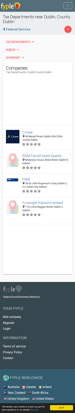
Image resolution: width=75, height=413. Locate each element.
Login (6, 328)
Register (8, 323)
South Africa (39, 393)
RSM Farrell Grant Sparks (42, 156)
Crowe (27, 132)
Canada (30, 387)
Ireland (47, 387)
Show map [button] (13, 57)
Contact (8, 358)
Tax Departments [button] (18, 41)
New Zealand (16, 393)
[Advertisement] (35, 101)
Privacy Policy (12, 352)
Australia (13, 387)
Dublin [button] (10, 49)
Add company (12, 317)
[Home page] (10, 6)
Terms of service (14, 346)
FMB (26, 179)
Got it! (61, 407)
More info (34, 409)
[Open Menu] (68, 6)
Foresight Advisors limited (42, 203)
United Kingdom (18, 398)
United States (44, 398)
